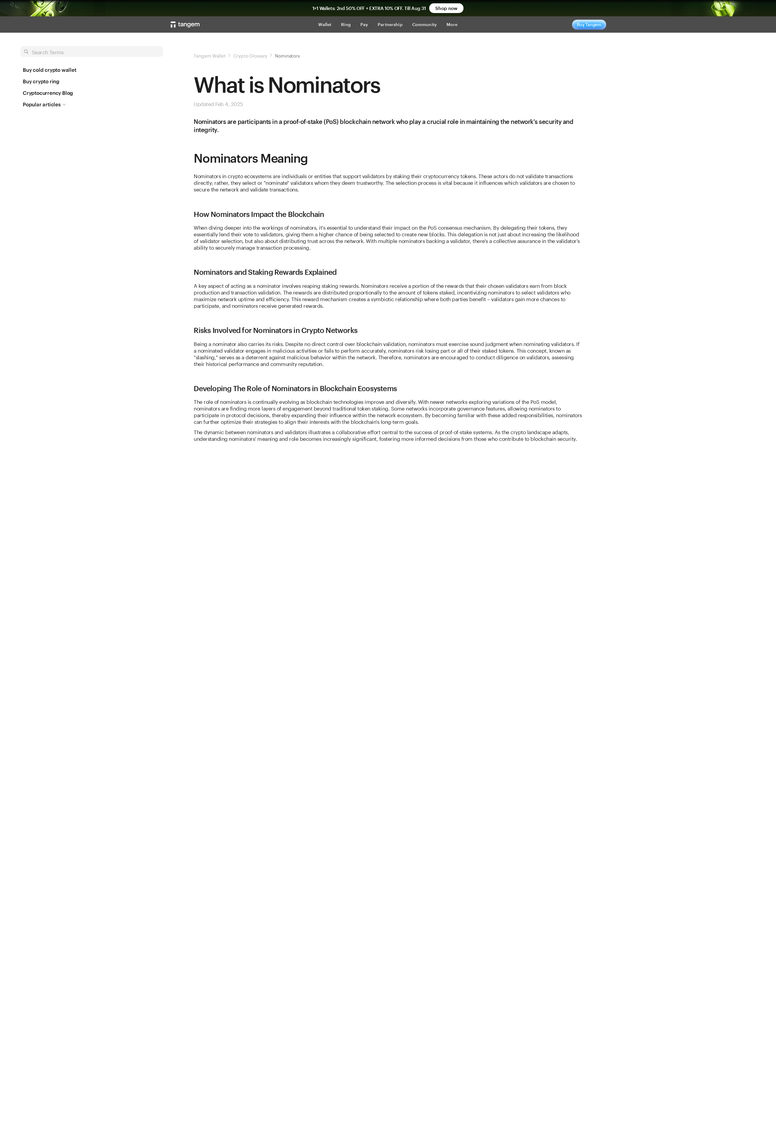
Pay (364, 24)
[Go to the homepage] (185, 24)
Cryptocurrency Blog (48, 93)
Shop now (446, 8)
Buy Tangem (589, 24)
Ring (346, 24)
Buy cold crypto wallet (49, 70)
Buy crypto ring (41, 81)
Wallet (324, 24)
